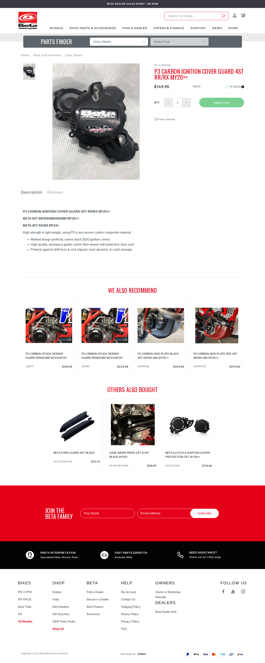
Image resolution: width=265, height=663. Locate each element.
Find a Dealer (95, 592)
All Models (25, 621)
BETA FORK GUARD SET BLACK (74, 452)
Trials (55, 599)
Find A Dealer (134, 28)
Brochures (93, 614)
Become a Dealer (98, 599)
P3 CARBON (162, 65)
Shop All (58, 628)
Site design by (128, 654)
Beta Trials (24, 606)
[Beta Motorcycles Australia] (27, 20)
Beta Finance (95, 606)
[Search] (223, 16)
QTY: (157, 102)
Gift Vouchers (61, 614)
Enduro (56, 592)
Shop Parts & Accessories (92, 28)
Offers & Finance (168, 28)
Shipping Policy (130, 606)
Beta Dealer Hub (165, 611)
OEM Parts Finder (63, 621)
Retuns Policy (130, 614)
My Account (128, 592)
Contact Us (128, 599)
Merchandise (60, 606)
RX (20, 614)
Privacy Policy (130, 621)
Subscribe (205, 513)
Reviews (55, 192)
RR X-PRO (25, 592)
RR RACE (24, 599)
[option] (96, 121)
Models (56, 28)
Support (198, 28)
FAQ (124, 628)
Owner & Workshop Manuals (167, 594)
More (233, 28)
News (217, 28)
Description (31, 192)
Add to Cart (221, 102)
